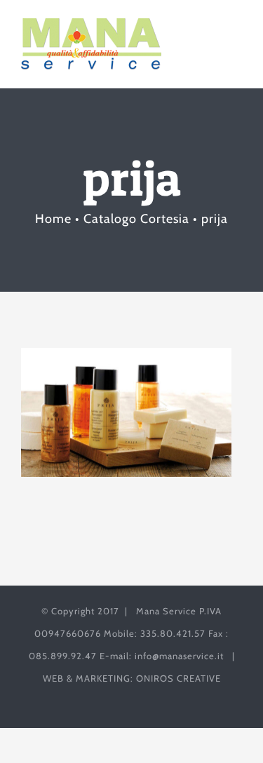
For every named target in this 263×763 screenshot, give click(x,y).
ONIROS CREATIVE (178, 678)
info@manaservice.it (179, 655)
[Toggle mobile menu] (236, 39)
